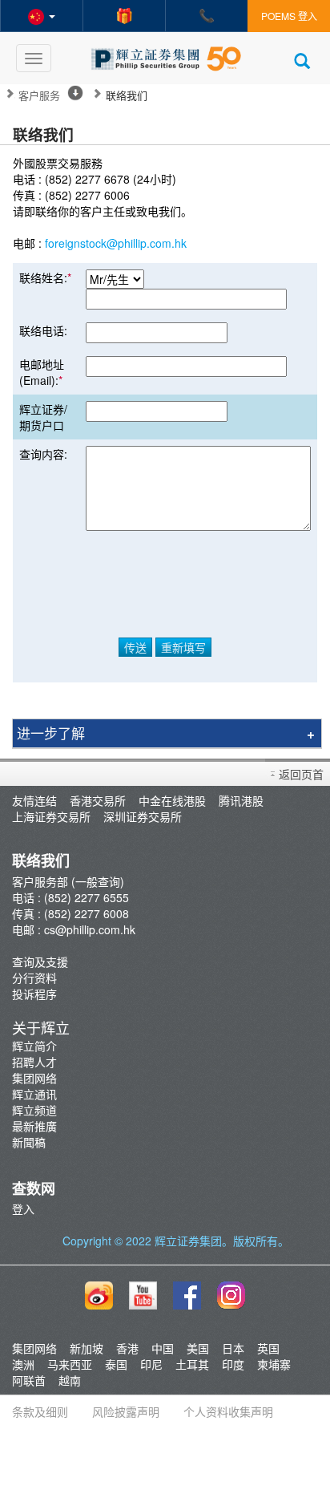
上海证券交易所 (51, 816)
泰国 (116, 1364)
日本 (233, 1348)
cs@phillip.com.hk (89, 929)
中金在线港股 (172, 800)
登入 (23, 1208)
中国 (162, 1348)
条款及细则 (40, 1411)
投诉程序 (34, 994)
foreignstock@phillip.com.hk (116, 243)
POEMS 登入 (289, 15)
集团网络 (34, 1078)
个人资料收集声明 (228, 1411)
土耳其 (192, 1364)
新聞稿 (29, 1142)
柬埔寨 (274, 1364)
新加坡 (86, 1348)
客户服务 (39, 95)
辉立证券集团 (188, 1241)
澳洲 (23, 1364)
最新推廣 (34, 1126)
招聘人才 (34, 1062)
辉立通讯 (34, 1094)
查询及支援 (40, 961)
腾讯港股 (241, 800)
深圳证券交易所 (142, 816)
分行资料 (34, 978)
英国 (268, 1348)
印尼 (151, 1364)
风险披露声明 (125, 1411)
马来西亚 (69, 1364)
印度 (233, 1364)
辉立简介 (34, 1046)
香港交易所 (98, 800)
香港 (127, 1348)
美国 (198, 1348)
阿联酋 (29, 1380)
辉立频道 (34, 1110)
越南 (69, 1380)
